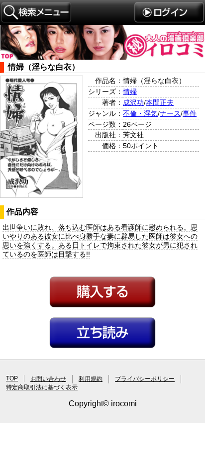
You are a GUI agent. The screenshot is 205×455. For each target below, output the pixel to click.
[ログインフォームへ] (102, 306)
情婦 (130, 91)
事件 (190, 113)
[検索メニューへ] (36, 20)
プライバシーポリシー (145, 378)
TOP (12, 378)
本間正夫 (160, 102)
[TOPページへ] (102, 57)
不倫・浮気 (140, 113)
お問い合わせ (48, 378)
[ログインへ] (168, 20)
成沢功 (133, 102)
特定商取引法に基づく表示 (42, 387)
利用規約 (90, 378)
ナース (170, 113)
